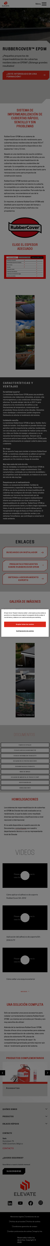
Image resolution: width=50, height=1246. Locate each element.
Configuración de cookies (25, 631)
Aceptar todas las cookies (25, 624)
